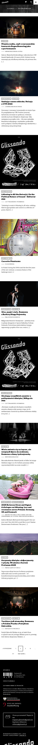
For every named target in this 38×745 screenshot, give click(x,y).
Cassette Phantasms (11, 261)
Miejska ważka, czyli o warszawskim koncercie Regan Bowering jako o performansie (18, 46)
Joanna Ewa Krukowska (13, 106)
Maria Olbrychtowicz (12, 567)
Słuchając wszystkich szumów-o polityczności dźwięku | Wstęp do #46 (17, 398)
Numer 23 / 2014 (6, 258)
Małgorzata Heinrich (12, 317)
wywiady (16, 309)
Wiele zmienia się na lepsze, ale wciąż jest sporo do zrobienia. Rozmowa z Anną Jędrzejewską (16, 451)
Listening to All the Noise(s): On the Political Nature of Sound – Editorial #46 (18, 196)
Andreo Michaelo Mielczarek (15, 514)
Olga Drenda (9, 264)
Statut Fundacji (9, 681)
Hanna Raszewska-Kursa (13, 51)
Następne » (22, 653)
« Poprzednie (7, 648)
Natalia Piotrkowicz (12, 628)
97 (13, 653)
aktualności (6, 98)
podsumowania (18, 502)
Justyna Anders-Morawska (14, 201)
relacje (4, 41)
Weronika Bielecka (11, 457)
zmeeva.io (22, 735)
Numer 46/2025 (6, 191)
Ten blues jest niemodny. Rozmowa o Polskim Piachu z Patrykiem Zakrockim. (17, 623)
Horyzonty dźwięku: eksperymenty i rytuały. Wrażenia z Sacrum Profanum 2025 (17, 562)
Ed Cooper (14, 516)
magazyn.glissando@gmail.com (22, 720)
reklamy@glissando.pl (19, 724)
